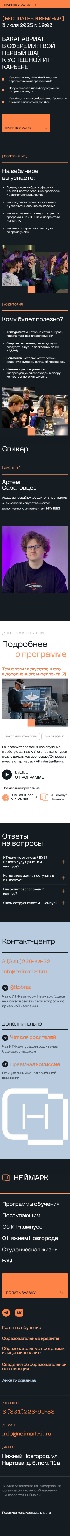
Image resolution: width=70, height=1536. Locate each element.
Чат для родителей (33, 1037)
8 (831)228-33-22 (26, 961)
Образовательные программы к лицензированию (33, 1350)
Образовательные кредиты (30, 1338)
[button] (35, 1285)
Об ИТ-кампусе (22, 1226)
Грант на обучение (21, 1327)
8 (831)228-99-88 (28, 1411)
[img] (26, 123)
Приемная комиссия (35, 1064)
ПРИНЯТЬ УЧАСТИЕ (17, 4)
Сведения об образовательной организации (34, 1366)
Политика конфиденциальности (26, 1512)
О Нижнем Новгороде (30, 1237)
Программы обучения (31, 1203)
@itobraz (20, 987)
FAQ (7, 1260)
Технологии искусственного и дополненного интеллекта (31, 671)
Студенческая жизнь (29, 1249)
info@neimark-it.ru (24, 971)
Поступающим (21, 1215)
